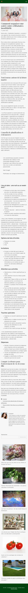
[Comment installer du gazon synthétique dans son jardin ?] (14, 575)
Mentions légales (14, 588)
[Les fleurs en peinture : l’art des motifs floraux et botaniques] (14, 506)
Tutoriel (5, 399)
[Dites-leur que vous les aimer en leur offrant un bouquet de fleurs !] (14, 459)
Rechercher (4, 434)
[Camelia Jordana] (2, 1)
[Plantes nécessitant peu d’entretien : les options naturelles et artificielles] (14, 482)
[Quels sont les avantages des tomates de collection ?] (14, 552)
